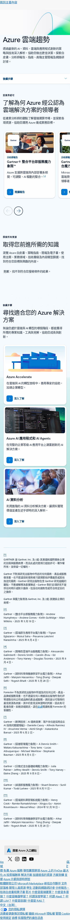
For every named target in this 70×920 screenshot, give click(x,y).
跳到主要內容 (8, 2)
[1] (5, 554)
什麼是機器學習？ (17, 896)
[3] (5, 627)
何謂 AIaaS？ (57, 896)
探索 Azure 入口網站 (25, 850)
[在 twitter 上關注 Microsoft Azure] (10, 858)
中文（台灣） (8, 905)
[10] (6, 779)
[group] (30, 164)
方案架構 (58, 875)
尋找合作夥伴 (52, 883)
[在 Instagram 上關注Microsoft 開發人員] (17, 858)
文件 (64, 883)
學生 (29, 888)
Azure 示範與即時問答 (16, 879)
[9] (5, 761)
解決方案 (26, 875)
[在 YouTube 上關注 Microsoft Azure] (31, 858)
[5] (5, 668)
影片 (28, 892)
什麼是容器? (19, 900)
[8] (5, 738)
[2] (5, 608)
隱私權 (50, 913)
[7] (5, 716)
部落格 (4, 888)
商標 (14, 918)
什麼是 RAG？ (36, 900)
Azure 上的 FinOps (51, 870)
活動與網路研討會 (43, 888)
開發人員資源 (17, 888)
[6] (5, 687)
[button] (35, 78)
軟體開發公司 (8, 883)
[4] (5, 646)
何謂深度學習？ (39, 896)
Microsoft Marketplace (30, 883)
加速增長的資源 (42, 875)
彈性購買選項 (31, 870)
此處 (40, 706)
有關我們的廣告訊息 (30, 918)
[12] (6, 813)
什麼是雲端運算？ (43, 892)
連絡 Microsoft (37, 913)
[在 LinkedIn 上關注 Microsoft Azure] (24, 858)
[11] (6, 794)
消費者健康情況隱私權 (14, 913)
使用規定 (5, 918)
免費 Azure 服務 (13, 870)
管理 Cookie (62, 913)
